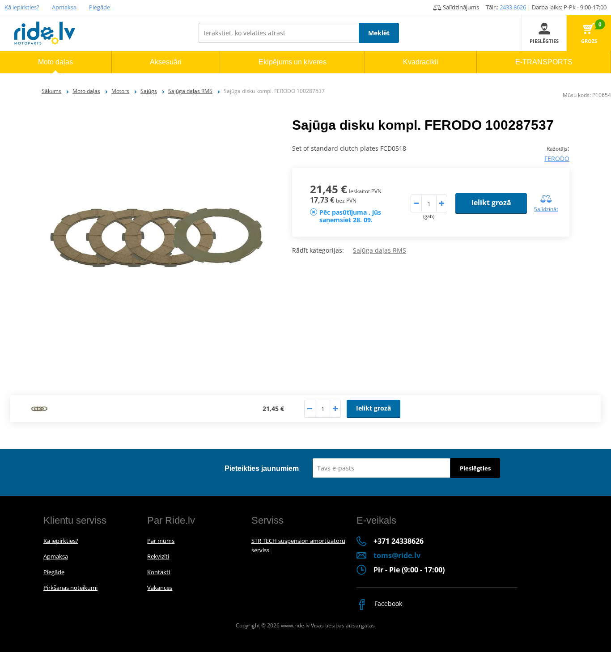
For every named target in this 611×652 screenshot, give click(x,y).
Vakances (159, 588)
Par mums (160, 541)
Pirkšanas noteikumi (70, 588)
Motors (120, 91)
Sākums (51, 91)
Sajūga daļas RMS (190, 91)
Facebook (387, 603)
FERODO (556, 158)
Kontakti (158, 572)
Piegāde (99, 7)
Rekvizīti (158, 556)
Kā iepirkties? (21, 7)
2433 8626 (513, 7)
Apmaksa (64, 7)
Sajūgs (148, 91)
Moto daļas (86, 91)
